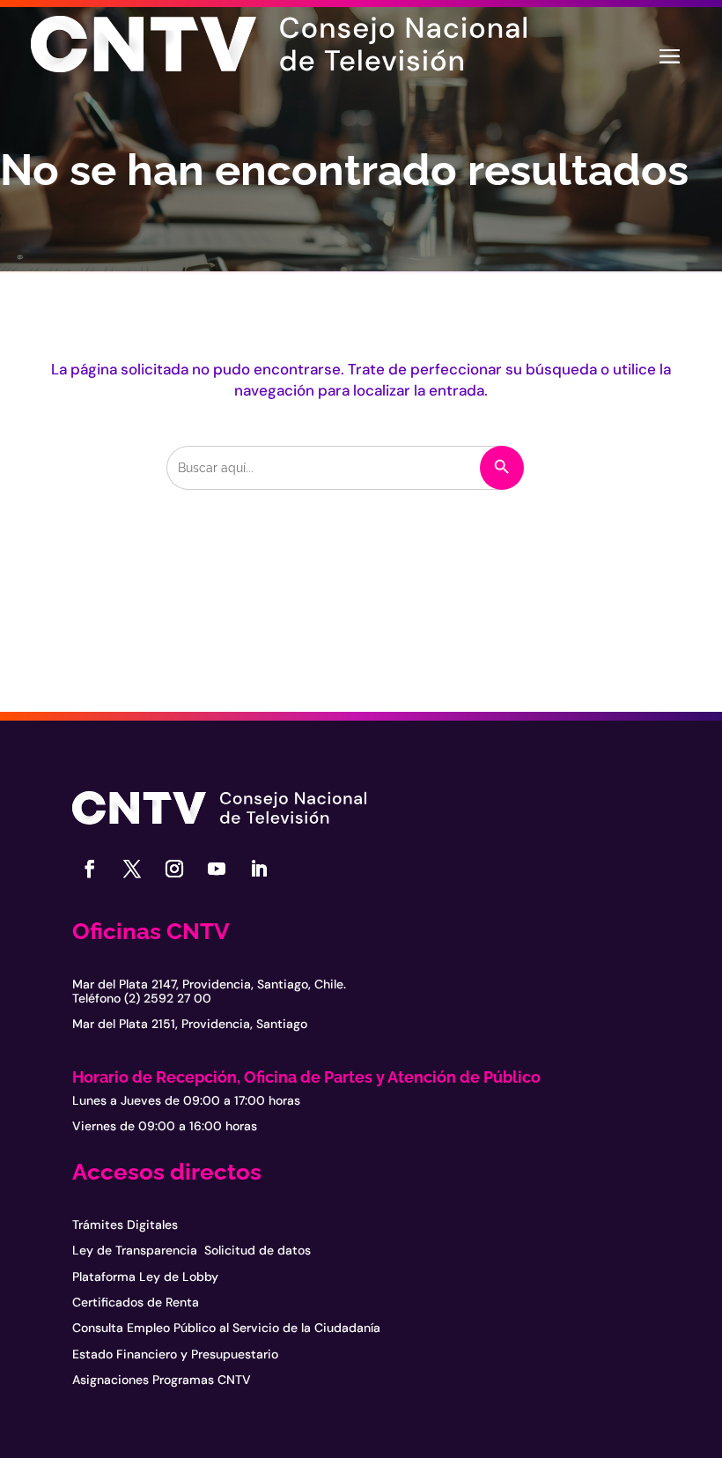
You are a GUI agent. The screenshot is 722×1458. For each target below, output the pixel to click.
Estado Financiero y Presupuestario (175, 1354)
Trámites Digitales (125, 1224)
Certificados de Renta (135, 1302)
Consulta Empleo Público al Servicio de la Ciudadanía (226, 1328)
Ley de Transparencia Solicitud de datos (191, 1250)
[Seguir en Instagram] (174, 868)
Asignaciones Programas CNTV (161, 1380)
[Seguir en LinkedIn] (258, 868)
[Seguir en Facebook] (89, 868)
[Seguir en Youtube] (216, 868)
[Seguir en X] (132, 868)
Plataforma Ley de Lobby (145, 1276)
